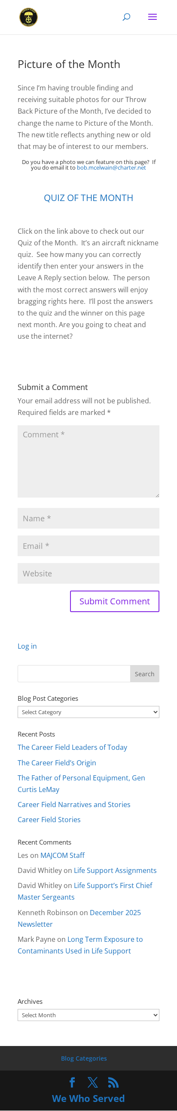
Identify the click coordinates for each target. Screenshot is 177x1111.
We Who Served (88, 1098)
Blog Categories (84, 1058)
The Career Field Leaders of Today (72, 747)
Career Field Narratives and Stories (74, 804)
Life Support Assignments (115, 870)
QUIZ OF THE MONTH (88, 198)
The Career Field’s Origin (57, 762)
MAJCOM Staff (62, 855)
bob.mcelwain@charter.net (111, 167)
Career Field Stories (49, 819)
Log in (27, 646)
